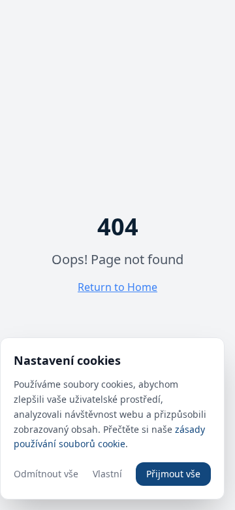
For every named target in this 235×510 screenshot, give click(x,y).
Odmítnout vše (46, 474)
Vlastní (107, 474)
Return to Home (117, 287)
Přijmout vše (173, 474)
